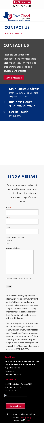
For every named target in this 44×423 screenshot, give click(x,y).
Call (9, 243)
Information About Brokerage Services (21, 361)
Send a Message (14, 77)
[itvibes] (27, 421)
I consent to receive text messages (20, 278)
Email (10, 240)
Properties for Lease (12, 374)
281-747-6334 (23, 6)
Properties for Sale (12, 368)
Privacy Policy (25, 417)
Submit (9, 286)
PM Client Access (22, 2)
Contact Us (15, 406)
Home (7, 33)
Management (9, 371)
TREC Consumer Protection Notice (19, 364)
